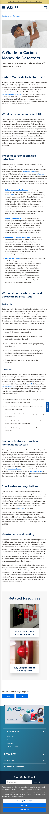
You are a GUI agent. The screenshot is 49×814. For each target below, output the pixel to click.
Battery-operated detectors (16, 190)
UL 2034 (21, 508)
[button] (47, 407)
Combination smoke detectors (17, 237)
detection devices (14, 469)
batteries (10, 195)
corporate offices (8, 386)
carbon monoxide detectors (12, 94)
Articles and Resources (11, 16)
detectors (40, 174)
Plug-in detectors (12, 258)
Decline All (25, 809)
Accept (24, 805)
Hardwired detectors (13, 218)
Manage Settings (24, 801)
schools (30, 384)
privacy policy (11, 789)
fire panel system (36, 471)
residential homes (29, 172)
